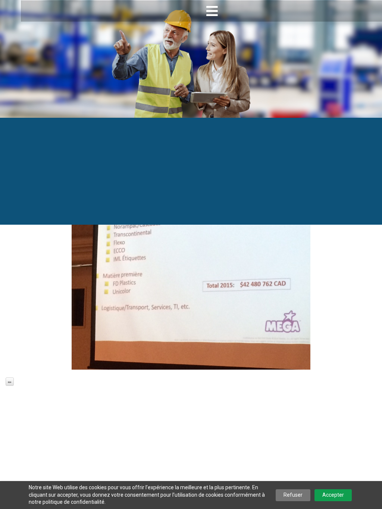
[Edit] (10, 381)
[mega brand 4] (191, 280)
